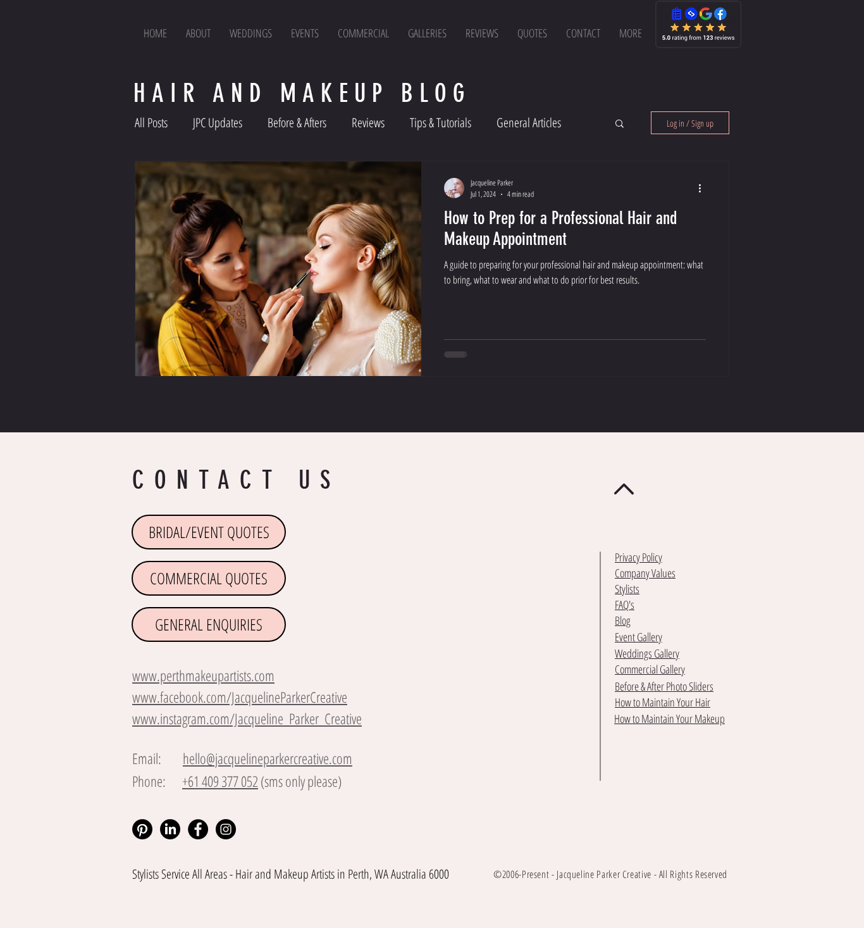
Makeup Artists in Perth (321, 873)
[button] (630, 33)
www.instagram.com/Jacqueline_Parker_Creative (247, 718)
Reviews (368, 122)
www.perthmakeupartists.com (203, 675)
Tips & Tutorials (440, 122)
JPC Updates (217, 122)
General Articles (529, 122)
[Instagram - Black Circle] (226, 829)
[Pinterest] (142, 829)
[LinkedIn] (170, 829)
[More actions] (704, 188)
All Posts (151, 122)
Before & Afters (297, 122)
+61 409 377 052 (220, 781)
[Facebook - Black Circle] (198, 829)
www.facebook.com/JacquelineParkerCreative (239, 697)
